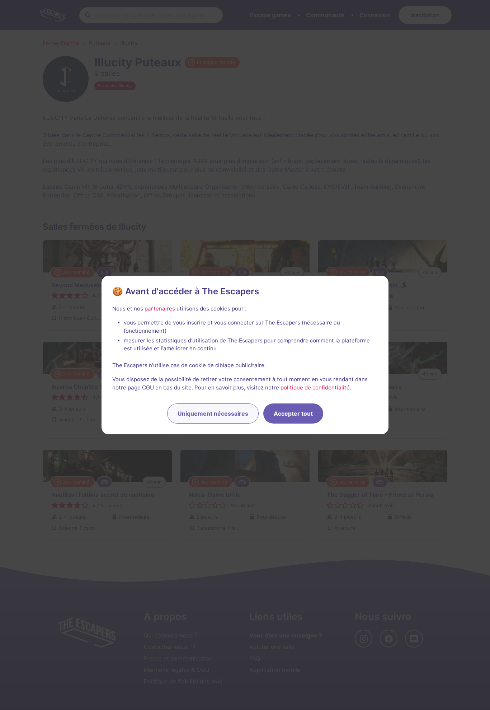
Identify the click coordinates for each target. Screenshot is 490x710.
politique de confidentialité (315, 387)
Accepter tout (293, 413)
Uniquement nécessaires (213, 413)
